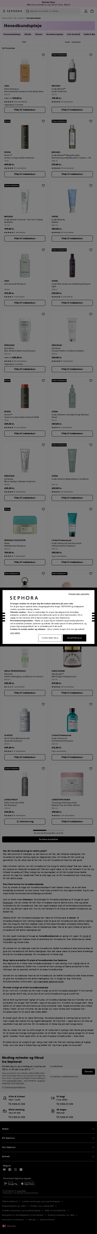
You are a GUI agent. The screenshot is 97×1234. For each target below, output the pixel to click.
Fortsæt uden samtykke (79, 594)
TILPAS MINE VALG (50, 638)
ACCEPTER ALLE (74, 638)
